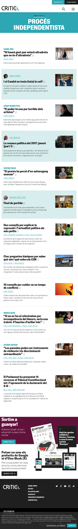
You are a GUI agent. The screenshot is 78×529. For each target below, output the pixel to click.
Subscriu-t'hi (58, 2)
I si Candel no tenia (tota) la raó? (23, 81)
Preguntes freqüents (36, 497)
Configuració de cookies (55, 525)
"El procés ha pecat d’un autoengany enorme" (26, 171)
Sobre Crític (32, 486)
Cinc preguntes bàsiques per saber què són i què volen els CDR (25, 257)
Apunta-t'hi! (8, 473)
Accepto (71, 525)
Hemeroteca (39, 16)
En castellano (33, 491)
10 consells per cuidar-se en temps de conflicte (25, 286)
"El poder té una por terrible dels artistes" (23, 109)
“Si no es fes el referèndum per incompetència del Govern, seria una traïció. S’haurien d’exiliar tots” (26, 317)
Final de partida (13, 203)
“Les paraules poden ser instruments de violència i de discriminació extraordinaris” (26, 349)
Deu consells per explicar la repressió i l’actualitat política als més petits (24, 228)
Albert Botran (14, 76)
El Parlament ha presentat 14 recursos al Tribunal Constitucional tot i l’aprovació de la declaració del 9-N (25, 381)
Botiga (30, 489)
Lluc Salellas (14, 137)
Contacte (31, 494)
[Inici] (11, 487)
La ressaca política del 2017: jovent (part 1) (25, 144)
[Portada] (10, 8)
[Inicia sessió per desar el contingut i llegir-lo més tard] (33, 56)
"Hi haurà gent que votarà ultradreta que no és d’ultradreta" (26, 52)
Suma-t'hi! (7, 442)
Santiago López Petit (17, 197)
